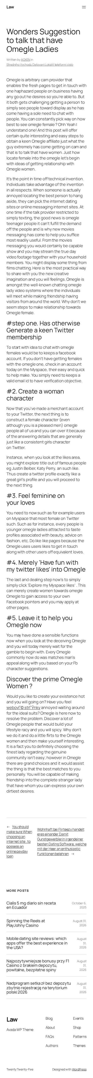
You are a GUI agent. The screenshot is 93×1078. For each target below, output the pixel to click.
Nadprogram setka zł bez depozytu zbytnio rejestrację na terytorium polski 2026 (38, 987)
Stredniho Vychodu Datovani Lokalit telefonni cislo (39, 64)
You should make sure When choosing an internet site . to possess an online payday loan (19, 841)
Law (10, 7)
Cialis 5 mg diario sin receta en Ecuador (31, 905)
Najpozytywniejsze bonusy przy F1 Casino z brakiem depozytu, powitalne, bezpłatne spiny (37, 965)
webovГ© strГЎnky (23, 707)
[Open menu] (84, 7)
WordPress (79, 1069)
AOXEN (25, 59)
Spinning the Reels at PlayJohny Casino (25, 923)
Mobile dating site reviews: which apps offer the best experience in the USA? (36, 943)
